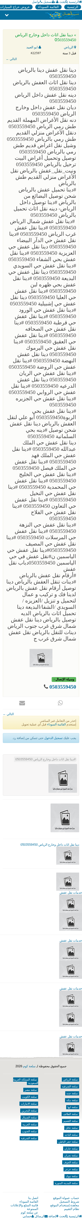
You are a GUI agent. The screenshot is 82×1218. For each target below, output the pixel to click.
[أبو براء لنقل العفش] (70, 969)
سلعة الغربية (30, 1124)
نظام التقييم (71, 1209)
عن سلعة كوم (29, 1212)
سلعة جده (72, 1093)
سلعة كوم (29, 1066)
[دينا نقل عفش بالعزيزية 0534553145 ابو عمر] (70, 1047)
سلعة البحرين (29, 1110)
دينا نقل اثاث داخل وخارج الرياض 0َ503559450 (44, 759)
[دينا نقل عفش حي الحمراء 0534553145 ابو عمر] (70, 1017)
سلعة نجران (71, 1155)
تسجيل (47, 1)
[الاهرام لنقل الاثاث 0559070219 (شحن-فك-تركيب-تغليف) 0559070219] (70, 921)
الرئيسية (74, 1)
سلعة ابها (73, 1107)
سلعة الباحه (71, 1134)
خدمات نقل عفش (71, 892)
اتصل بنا (33, 1198)
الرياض (69, 47)
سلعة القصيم (70, 1120)
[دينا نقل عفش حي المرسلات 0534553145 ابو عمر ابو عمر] (70, 999)
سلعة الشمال (29, 1117)
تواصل (36, 1)
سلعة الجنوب (29, 1131)
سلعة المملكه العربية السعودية (25, 1081)
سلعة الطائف (70, 1114)
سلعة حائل (72, 1127)
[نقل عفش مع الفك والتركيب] (70, 951)
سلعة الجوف (71, 1162)
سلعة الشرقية (29, 1138)
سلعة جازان (71, 1148)
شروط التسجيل (69, 1201)
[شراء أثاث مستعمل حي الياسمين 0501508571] (70, 903)
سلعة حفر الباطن (68, 1141)
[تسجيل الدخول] (57, 1)
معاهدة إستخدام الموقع (64, 1205)
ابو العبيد (32, 47)
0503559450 (62, 687)
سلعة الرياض (70, 1079)
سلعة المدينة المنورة (66, 1183)
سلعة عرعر (71, 1169)
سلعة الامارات (29, 1103)
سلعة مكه (72, 1100)
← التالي (11, 59)
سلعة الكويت (29, 1096)
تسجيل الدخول (53, 738)
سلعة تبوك (72, 1176)
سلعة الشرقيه (70, 1086)
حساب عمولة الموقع (66, 1198)
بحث (62, 1)
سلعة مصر (31, 1089)
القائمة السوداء (48, 7)
